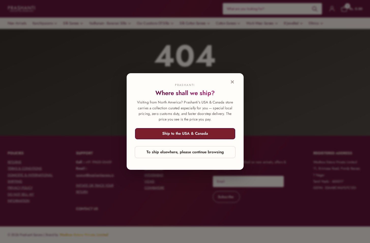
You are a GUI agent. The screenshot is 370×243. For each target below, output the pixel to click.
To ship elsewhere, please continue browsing (185, 152)
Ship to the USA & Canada (185, 133)
